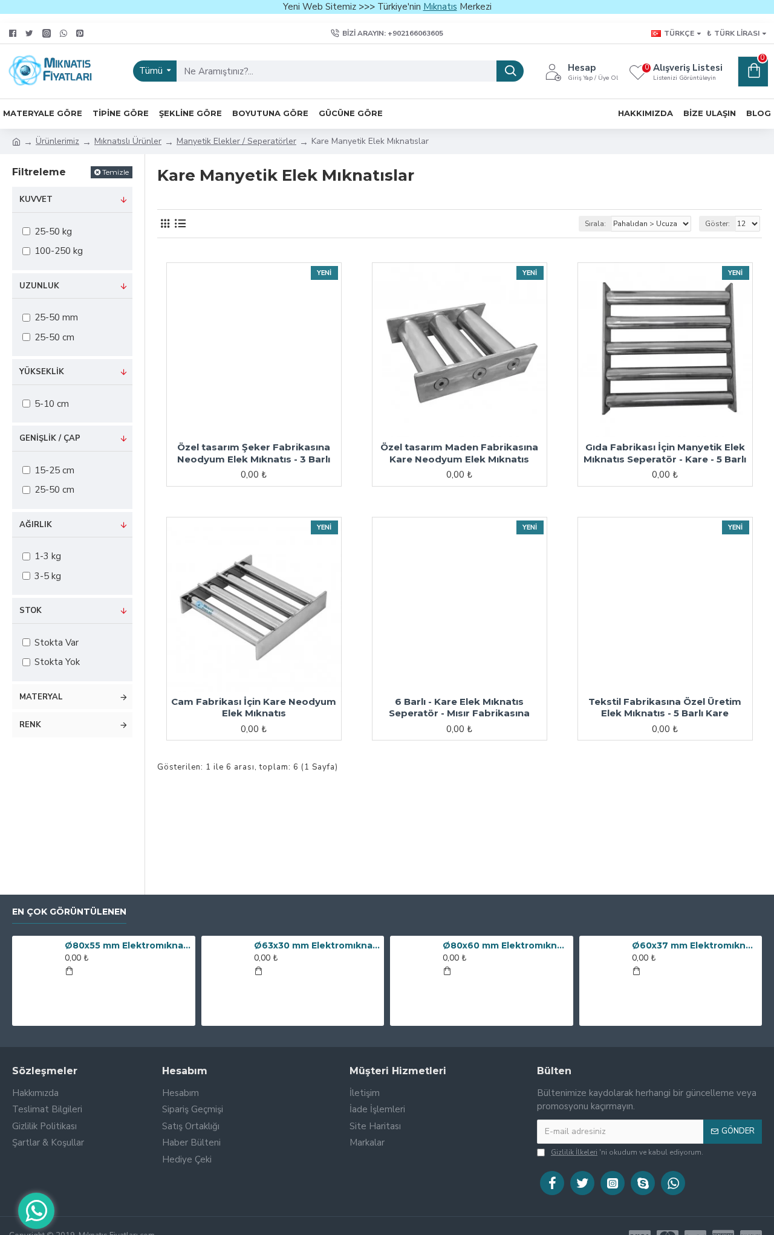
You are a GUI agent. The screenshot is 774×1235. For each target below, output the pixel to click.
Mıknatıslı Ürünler (127, 141)
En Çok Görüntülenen (69, 912)
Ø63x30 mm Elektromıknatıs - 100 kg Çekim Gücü (317, 945)
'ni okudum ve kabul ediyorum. (627, 1152)
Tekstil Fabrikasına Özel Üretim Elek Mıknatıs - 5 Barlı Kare (664, 707)
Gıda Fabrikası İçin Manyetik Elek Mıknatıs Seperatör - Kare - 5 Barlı (665, 453)
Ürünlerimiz (57, 141)
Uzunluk (39, 285)
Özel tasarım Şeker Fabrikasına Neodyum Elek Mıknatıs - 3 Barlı (253, 453)
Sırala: (595, 224)
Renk (30, 724)
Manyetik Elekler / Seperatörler (236, 141)
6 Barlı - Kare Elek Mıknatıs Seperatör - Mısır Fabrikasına (459, 707)
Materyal (41, 697)
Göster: (717, 224)
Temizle (115, 172)
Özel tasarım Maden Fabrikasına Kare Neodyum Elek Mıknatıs (459, 453)
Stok (30, 610)
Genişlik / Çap (49, 438)
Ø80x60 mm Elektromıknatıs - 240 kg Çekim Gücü (505, 945)
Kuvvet (36, 199)
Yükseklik (41, 371)
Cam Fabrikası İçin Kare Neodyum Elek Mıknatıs (253, 707)
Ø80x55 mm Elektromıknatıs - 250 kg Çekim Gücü (127, 945)
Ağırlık (35, 524)
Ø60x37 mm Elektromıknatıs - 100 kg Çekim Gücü (695, 945)
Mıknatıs (440, 7)
